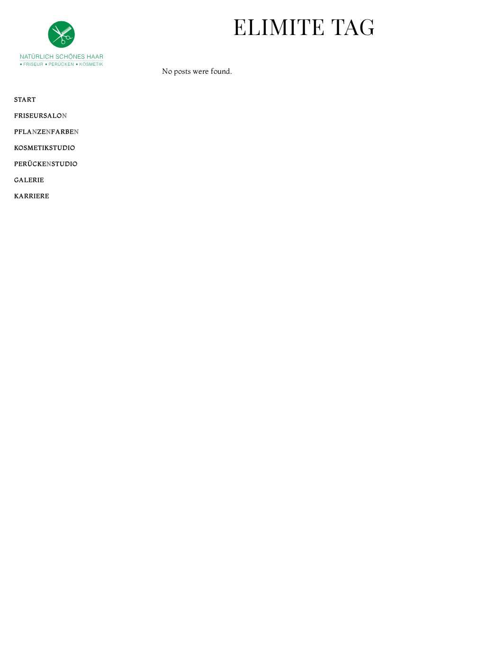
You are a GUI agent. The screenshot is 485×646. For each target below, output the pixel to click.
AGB (413, 126)
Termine (405, 104)
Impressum (400, 115)
